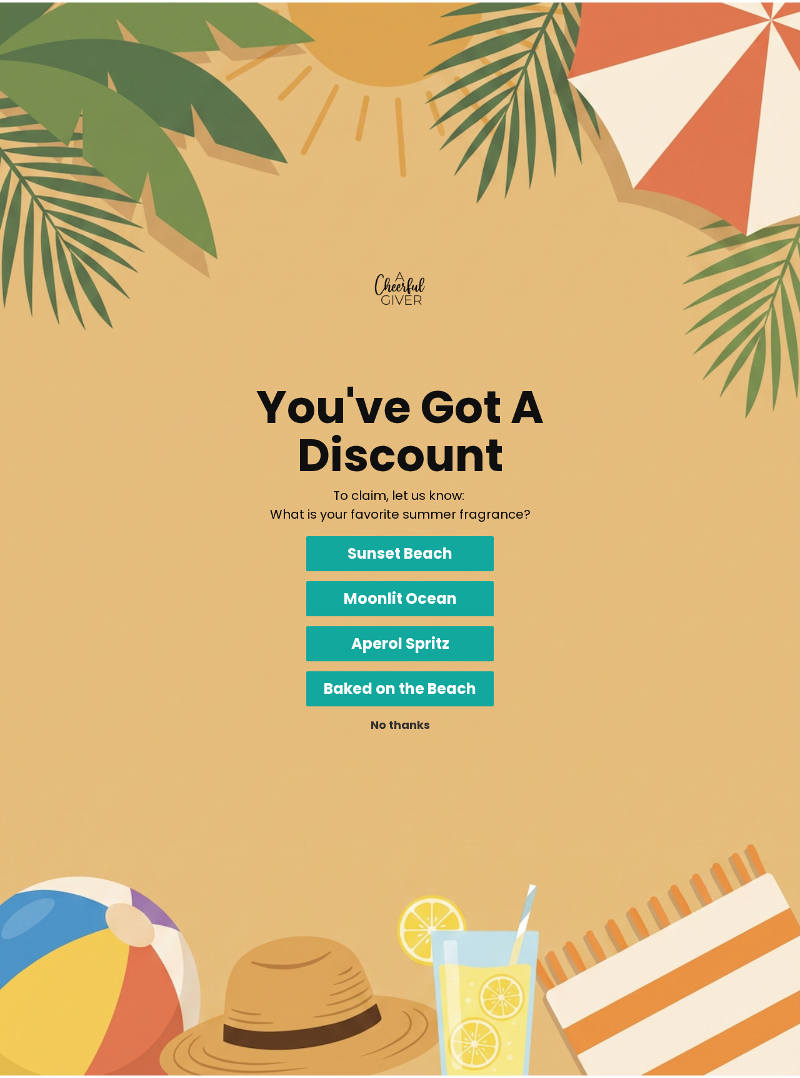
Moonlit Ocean (400, 598)
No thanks (400, 725)
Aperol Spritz (400, 643)
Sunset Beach (400, 553)
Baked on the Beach (400, 688)
